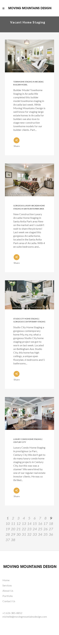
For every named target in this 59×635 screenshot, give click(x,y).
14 (29, 523)
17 (45, 523)
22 (24, 529)
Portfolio (7, 595)
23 (29, 529)
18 (51, 523)
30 (18, 534)
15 (35, 523)
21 (18, 529)
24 (35, 529)
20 (13, 529)
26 (45, 529)
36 (51, 534)
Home (6, 580)
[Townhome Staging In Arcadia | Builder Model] (29, 56)
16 (40, 523)
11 (13, 523)
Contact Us (8, 601)
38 (13, 540)
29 (13, 534)
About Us (7, 590)
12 (18, 523)
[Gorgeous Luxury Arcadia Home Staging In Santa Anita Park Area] (29, 179)
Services (7, 585)
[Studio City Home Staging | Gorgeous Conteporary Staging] (29, 294)
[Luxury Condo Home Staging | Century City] (29, 413)
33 (35, 534)
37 (8, 540)
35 (45, 534)
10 (8, 523)
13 (24, 523)
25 (40, 529)
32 (29, 534)
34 (40, 534)
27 (51, 529)
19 (8, 529)
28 (8, 534)
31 (24, 534)
